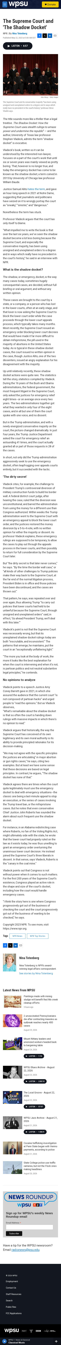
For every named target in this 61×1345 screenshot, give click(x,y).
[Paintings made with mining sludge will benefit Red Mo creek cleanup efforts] (12, 1001)
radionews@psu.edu (25, 1250)
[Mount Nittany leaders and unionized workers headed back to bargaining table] (12, 1043)
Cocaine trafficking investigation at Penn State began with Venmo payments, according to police (40, 1146)
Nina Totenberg (19, 33)
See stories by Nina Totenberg (36, 973)
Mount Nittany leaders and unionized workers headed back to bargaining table (40, 1042)
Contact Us (11, 1288)
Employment (12, 1281)
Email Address (13, 1222)
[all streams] (57, 1341)
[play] (4, 1341)
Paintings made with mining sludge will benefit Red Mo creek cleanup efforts (41, 999)
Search (9, 1301)
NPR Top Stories (37, 936)
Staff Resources (13, 1294)
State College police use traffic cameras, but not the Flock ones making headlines (40, 1166)
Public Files (11, 1307)
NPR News (17, 936)
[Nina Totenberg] (9, 962)
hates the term (36, 189)
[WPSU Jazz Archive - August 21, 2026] (12, 1122)
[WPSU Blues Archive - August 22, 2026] (12, 1072)
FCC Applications (14, 1313)
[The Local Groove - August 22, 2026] (12, 1097)
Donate (51, 4)
